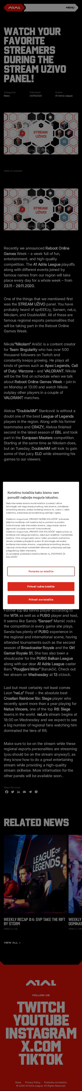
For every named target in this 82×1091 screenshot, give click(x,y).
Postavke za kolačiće (41, 571)
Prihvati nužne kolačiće (41, 586)
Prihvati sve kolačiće (41, 599)
